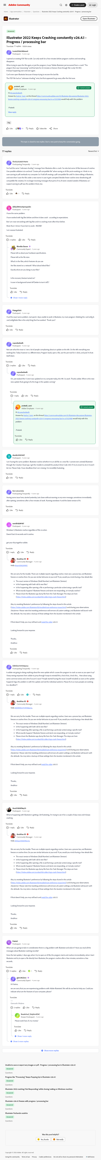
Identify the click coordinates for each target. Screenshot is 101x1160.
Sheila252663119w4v (20, 161)
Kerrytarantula (18, 491)
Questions (36, 12)
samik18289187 (18, 523)
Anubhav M (21, 559)
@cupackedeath (16, 93)
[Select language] (66, 5)
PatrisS (15, 941)
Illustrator (27, 12)
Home (6, 12)
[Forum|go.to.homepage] (19, 5)
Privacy (34, 1157)
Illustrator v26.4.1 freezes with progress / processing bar (26, 1101)
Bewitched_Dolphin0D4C (30, 1014)
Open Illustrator (89, 18)
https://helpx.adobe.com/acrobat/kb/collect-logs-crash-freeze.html (41, 597)
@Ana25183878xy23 (22, 841)
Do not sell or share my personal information (68, 1157)
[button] (4, 6)
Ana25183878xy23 (19, 808)
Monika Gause (22, 246)
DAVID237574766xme (20, 666)
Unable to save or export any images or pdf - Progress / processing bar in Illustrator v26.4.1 (40, 1065)
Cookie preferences (45, 1157)
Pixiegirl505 (16, 310)
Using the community (12, 1157)
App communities (16, 12)
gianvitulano (21, 978)
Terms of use (26, 1157)
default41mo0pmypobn (21, 207)
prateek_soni (19, 86)
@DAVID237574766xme (23, 708)
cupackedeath (17, 343)
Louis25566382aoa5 (20, 51)
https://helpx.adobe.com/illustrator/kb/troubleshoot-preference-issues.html (38, 607)
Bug (9, 123)
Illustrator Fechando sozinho (16, 1113)
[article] (50, 178)
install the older (46, 622)
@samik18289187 (21, 565)
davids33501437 (18, 455)
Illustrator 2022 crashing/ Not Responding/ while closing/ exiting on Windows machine (38, 1089)
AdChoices (91, 1157)
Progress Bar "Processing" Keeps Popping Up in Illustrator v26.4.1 (30, 1077)
